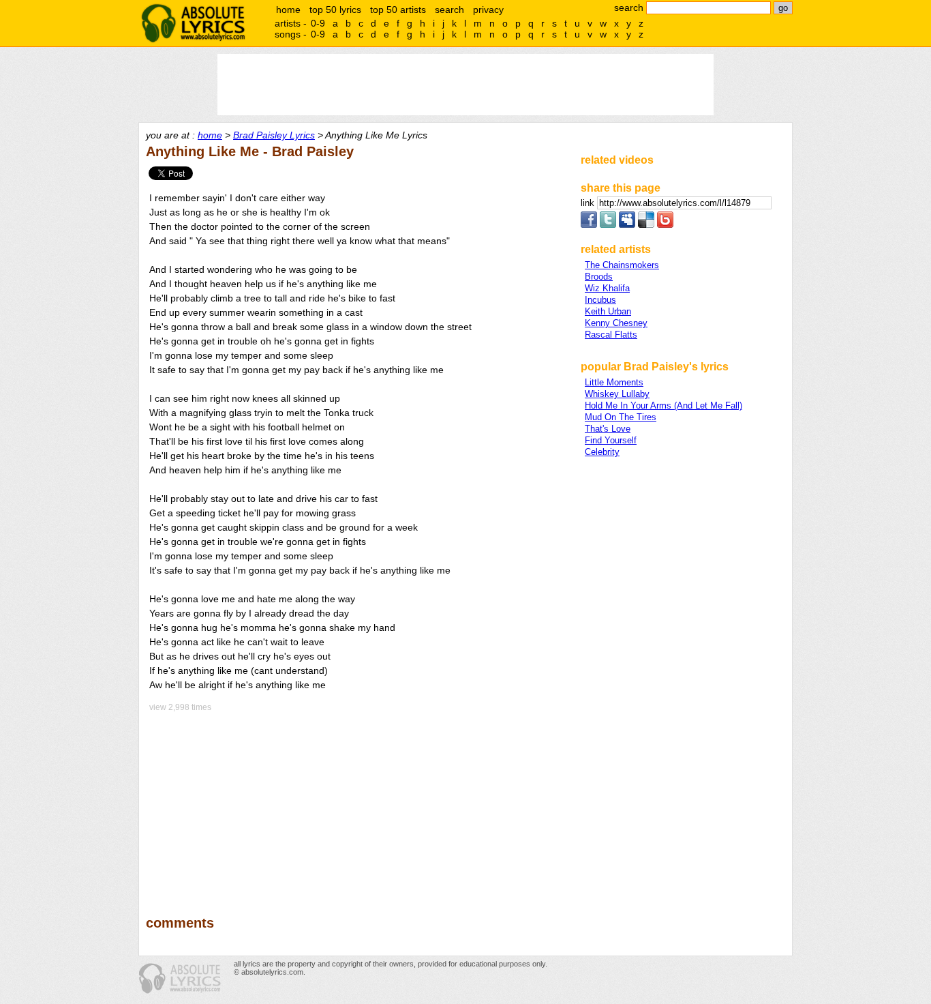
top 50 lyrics (335, 9)
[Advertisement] (357, 804)
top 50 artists (398, 9)
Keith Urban (608, 311)
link (589, 203)
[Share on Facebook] (589, 225)
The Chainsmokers (622, 265)
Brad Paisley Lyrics (274, 135)
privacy (488, 9)
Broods (599, 276)
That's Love (607, 429)
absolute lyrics (192, 23)
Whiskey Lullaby (617, 394)
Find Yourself (611, 440)
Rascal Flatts (611, 334)
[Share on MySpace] (627, 225)
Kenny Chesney (616, 323)
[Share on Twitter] (608, 225)
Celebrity (602, 452)
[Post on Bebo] (665, 225)
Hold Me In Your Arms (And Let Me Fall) (663, 405)
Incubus (600, 300)
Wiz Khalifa (607, 288)
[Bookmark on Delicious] (646, 225)
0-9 (318, 23)
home (288, 9)
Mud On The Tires (620, 417)
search (449, 9)
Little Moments (614, 382)
